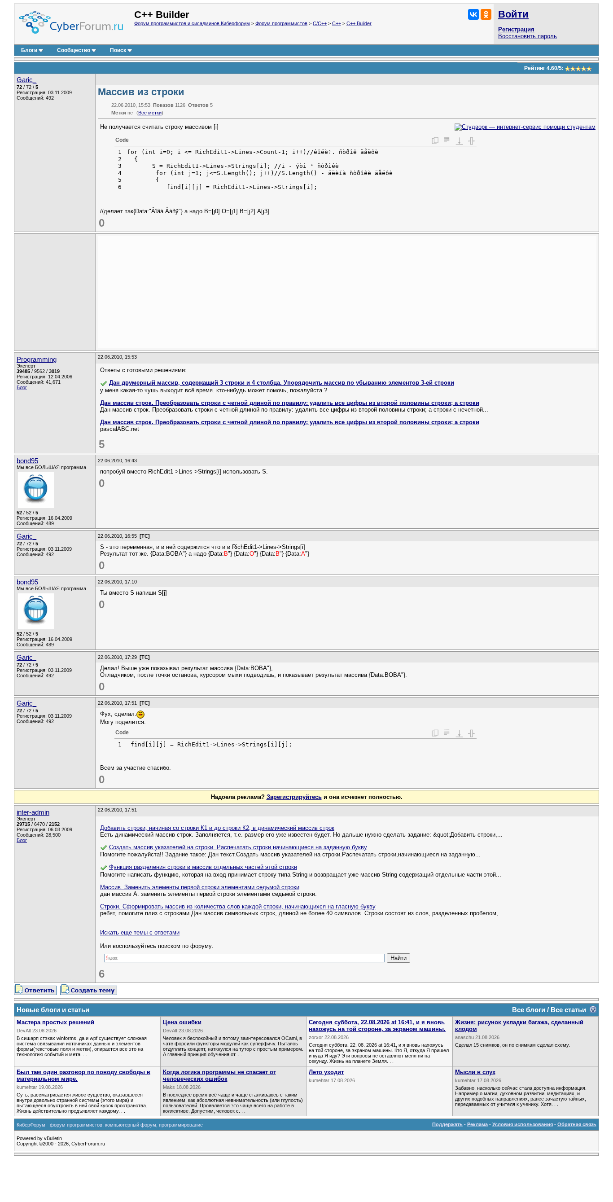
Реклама (477, 1124)
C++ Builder (359, 23)
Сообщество (73, 50)
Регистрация (516, 29)
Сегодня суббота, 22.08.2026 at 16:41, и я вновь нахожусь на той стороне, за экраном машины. (377, 1025)
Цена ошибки (182, 1022)
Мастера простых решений (55, 1022)
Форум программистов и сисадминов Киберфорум (192, 23)
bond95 (27, 461)
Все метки (150, 112)
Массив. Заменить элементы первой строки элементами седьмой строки (199, 887)
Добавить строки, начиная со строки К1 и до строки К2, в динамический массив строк (217, 828)
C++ (336, 23)
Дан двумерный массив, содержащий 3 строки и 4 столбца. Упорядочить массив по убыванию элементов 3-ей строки (281, 382)
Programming (37, 359)
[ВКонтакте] (473, 14)
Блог (22, 387)
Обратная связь (576, 1124)
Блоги (29, 50)
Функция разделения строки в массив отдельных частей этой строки (203, 867)
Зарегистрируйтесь (294, 797)
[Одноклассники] (486, 14)
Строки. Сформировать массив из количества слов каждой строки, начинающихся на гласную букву (238, 906)
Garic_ (26, 79)
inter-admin (33, 812)
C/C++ (320, 23)
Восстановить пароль (527, 36)
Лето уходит (326, 1072)
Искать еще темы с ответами (140, 932)
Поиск (118, 50)
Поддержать (447, 1124)
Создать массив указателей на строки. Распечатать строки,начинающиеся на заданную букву (238, 847)
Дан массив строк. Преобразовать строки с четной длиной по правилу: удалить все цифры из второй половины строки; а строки (289, 402)
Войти (513, 14)
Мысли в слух (475, 1072)
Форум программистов (281, 23)
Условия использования (522, 1124)
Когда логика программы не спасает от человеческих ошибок (219, 1075)
